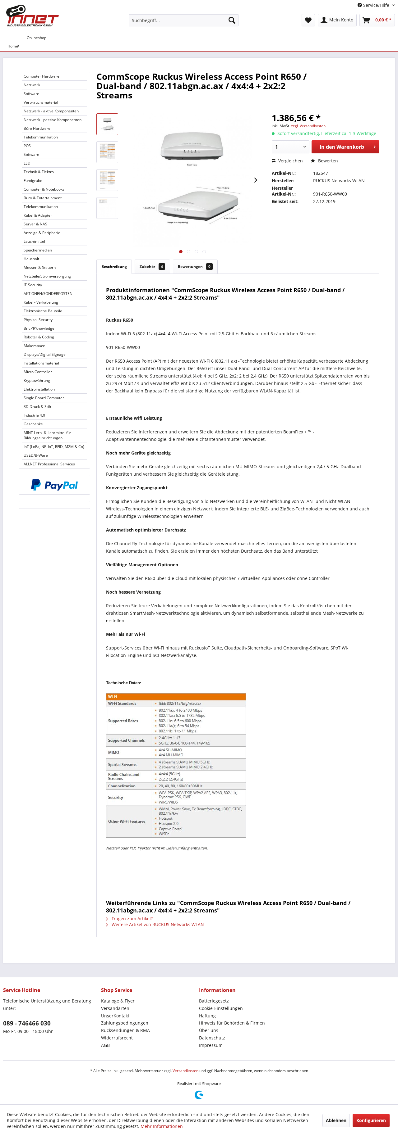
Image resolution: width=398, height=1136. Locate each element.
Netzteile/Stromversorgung (47, 276)
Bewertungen (194, 266)
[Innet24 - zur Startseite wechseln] (32, 15)
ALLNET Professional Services (49, 464)
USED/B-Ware (36, 455)
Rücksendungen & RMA (125, 1030)
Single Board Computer (44, 398)
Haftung (207, 1016)
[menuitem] (183, 20)
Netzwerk (32, 85)
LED (27, 163)
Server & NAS (35, 224)
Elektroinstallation (39, 389)
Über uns (208, 1030)
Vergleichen (290, 161)
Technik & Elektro (39, 171)
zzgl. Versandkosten (308, 126)
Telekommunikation (41, 137)
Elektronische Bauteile (43, 311)
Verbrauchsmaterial (41, 102)
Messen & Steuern (40, 267)
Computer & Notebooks (44, 189)
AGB (105, 1045)
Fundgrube (33, 180)
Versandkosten (185, 1070)
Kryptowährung (37, 380)
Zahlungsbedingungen (124, 1023)
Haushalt (31, 258)
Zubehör (151, 266)
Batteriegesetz (214, 1001)
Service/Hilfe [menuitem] (376, 5)
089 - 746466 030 (27, 1023)
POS (27, 145)
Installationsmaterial (41, 363)
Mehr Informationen (162, 1126)
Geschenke (33, 424)
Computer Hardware (41, 76)
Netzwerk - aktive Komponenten (51, 111)
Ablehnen (336, 1120)
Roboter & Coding (39, 337)
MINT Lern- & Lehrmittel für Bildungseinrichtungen (47, 435)
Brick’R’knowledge (39, 328)
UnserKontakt (115, 1016)
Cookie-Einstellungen (221, 1008)
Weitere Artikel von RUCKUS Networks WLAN (157, 924)
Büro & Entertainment (43, 198)
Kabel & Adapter (38, 215)
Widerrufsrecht (117, 1038)
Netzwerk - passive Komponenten (52, 119)
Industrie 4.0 (34, 415)
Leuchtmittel (34, 241)
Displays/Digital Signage (45, 354)
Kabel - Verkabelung (41, 302)
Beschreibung (114, 266)
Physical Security (38, 319)
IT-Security (33, 284)
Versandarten (115, 1008)
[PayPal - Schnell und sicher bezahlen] (54, 485)
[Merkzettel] (308, 20)
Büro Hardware (37, 128)
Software (31, 93)
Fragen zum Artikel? (131, 918)
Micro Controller (38, 371)
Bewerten (327, 161)
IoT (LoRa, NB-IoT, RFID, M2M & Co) (54, 446)
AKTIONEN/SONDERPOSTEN (48, 293)
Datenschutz (212, 1038)
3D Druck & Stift (37, 406)
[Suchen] (231, 20)
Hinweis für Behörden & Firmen (232, 1023)
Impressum (211, 1045)
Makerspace (34, 345)
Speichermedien (38, 250)
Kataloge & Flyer (118, 1001)
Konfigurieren (371, 1120)
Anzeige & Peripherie (42, 232)
